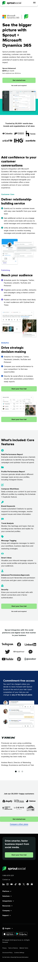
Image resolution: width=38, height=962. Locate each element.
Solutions (6, 896)
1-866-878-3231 (8, 875)
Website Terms (23, 948)
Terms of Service (13, 948)
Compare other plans (19, 824)
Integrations (7, 901)
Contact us (6, 879)
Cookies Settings (19, 952)
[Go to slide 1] (16, 771)
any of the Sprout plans (22, 695)
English (7, 928)
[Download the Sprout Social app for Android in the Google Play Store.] (21, 934)
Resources (6, 906)
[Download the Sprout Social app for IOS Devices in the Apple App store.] (8, 934)
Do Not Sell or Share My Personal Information (15, 957)
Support (5, 915)
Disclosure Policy (7, 952)
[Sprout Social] (11, 3)
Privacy (4, 948)
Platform (5, 891)
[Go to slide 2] (19, 771)
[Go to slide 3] (22, 771)
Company (6, 910)
